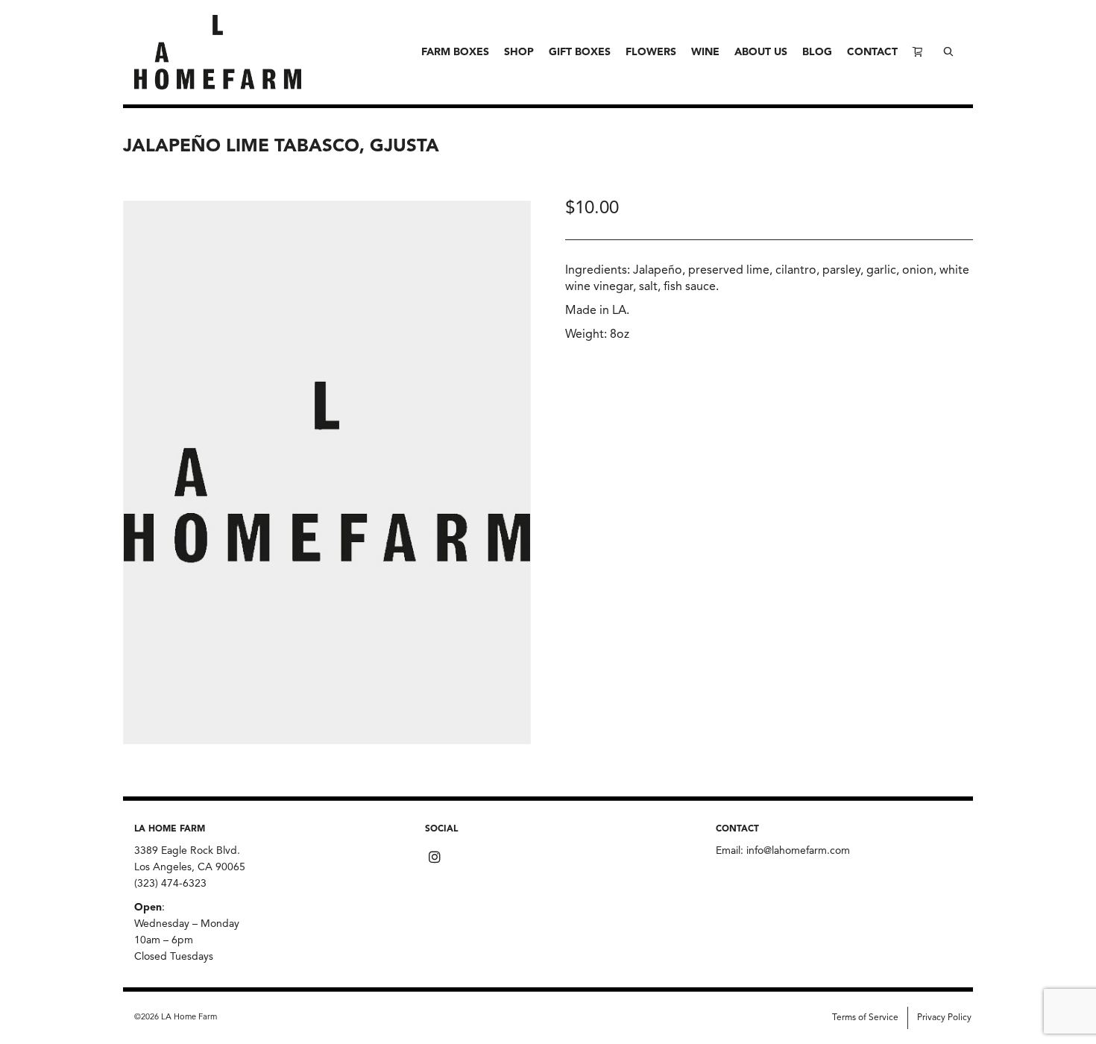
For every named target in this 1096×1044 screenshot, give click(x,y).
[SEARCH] (948, 52)
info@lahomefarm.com (798, 851)
